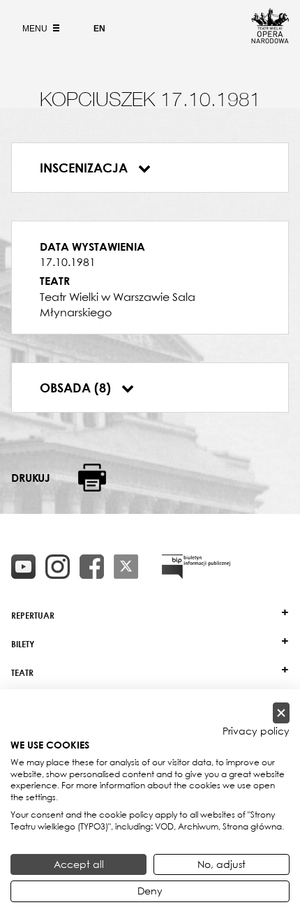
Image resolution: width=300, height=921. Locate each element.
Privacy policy (256, 731)
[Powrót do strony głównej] (270, 39)
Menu (36, 29)
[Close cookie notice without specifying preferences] (281, 713)
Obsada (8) (77, 387)
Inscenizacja (85, 167)
